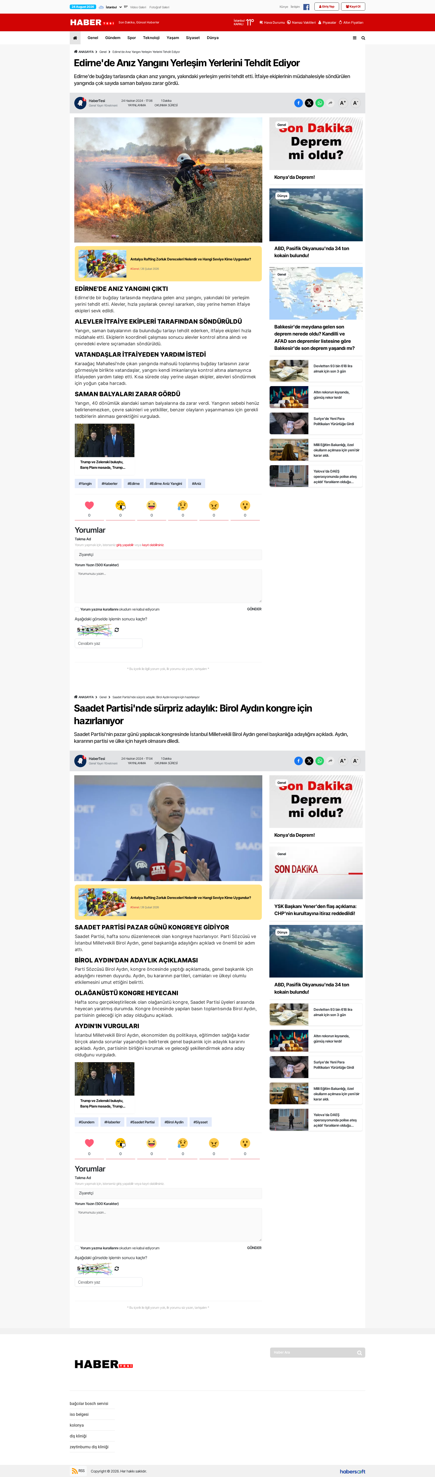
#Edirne (134, 483)
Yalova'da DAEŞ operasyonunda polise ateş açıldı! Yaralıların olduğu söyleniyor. (335, 476)
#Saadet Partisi (142, 1122)
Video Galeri (138, 7)
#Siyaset (201, 1122)
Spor (131, 37)
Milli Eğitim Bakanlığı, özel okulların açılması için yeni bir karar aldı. (336, 450)
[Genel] (316, 143)
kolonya (77, 1425)
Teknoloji (151, 37)
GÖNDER (254, 609)
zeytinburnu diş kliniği (89, 1447)
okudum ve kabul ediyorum (120, 609)
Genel (93, 37)
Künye (284, 7)
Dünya (213, 37)
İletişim (295, 7)
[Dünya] (316, 214)
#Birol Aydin (174, 1122)
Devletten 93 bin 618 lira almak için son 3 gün (333, 368)
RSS (81, 1470)
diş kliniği (78, 1436)
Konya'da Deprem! (294, 177)
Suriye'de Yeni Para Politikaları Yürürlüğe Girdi (334, 421)
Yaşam (173, 37)
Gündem (112, 37)
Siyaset (193, 37)
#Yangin (85, 483)
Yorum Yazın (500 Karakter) (97, 565)
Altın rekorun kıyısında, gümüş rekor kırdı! (332, 394)
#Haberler (110, 483)
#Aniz (196, 483)
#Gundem (86, 1122)
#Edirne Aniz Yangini (166, 483)
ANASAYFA (86, 52)
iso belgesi (79, 1414)
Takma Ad (83, 539)
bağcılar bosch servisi (89, 1403)
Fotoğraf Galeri (159, 7)
